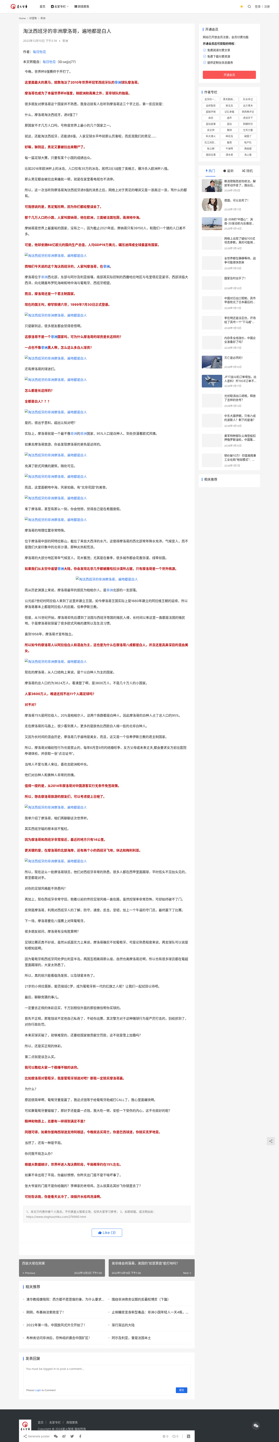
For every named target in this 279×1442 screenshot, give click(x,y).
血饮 (210, 117)
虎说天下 (248, 117)
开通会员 (229, 74)
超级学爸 (211, 111)
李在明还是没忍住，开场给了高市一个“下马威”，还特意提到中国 (240, 322)
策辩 (229, 130)
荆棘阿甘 (248, 124)
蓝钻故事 (211, 124)
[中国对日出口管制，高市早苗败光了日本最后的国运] (212, 303)
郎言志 (229, 105)
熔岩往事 (211, 154)
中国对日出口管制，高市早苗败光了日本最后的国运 (240, 302)
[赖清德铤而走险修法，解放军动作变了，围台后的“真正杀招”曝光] (212, 185)
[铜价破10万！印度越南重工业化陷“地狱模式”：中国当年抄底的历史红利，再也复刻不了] (212, 460)
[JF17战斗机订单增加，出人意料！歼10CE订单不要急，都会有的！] (212, 381)
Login (38, 1390)
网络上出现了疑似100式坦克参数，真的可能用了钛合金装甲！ (240, 242)
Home (22, 18)
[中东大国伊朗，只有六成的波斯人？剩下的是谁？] (212, 420)
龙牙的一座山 (211, 99)
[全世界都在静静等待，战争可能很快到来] (212, 263)
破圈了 (248, 136)
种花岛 (229, 136)
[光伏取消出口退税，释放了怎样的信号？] (212, 400)
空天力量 (248, 130)
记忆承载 (229, 111)
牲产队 (248, 142)
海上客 (248, 154)
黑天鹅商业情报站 (230, 99)
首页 (42, 6)
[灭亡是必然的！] (212, 362)
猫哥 (229, 142)
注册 (267, 6)
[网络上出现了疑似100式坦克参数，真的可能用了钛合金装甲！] (212, 243)
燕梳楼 (248, 148)
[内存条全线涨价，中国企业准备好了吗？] (212, 343)
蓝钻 (229, 124)
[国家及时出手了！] (212, 283)
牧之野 (210, 148)
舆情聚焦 (83, 6)
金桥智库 (211, 105)
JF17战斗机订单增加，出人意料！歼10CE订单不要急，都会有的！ (240, 380)
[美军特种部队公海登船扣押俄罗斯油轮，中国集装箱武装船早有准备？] (212, 440)
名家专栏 (60, 6)
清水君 (229, 154)
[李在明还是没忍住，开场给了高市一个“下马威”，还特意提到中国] (212, 323)
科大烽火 (211, 136)
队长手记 (248, 99)
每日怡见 (39, 52)
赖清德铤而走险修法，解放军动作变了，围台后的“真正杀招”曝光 (240, 185)
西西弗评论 (248, 111)
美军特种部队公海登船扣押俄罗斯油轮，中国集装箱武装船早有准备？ (240, 439)
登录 (258, 6)
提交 (181, 1390)
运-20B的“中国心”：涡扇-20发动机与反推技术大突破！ (239, 223)
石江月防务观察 (212, 142)
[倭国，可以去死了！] (212, 204)
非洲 (65, 40)
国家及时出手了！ (235, 278)
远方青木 (248, 105)
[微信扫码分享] (55, 1436)
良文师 (210, 130)
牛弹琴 (229, 148)
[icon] (256, 1426)
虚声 (229, 117)
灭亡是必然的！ (234, 357)
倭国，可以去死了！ (237, 200)
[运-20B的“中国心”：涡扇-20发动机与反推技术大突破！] (212, 223)
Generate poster (38, 1436)
